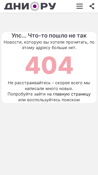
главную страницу (72, 94)
